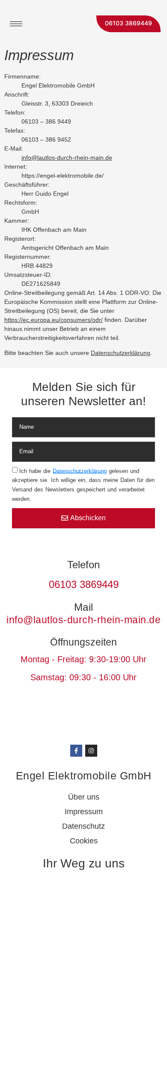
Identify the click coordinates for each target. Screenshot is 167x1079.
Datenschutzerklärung (120, 352)
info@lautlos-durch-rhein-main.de (66, 157)
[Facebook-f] (76, 751)
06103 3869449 (128, 23)
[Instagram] (91, 751)
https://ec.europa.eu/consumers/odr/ (53, 319)
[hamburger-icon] (16, 24)
